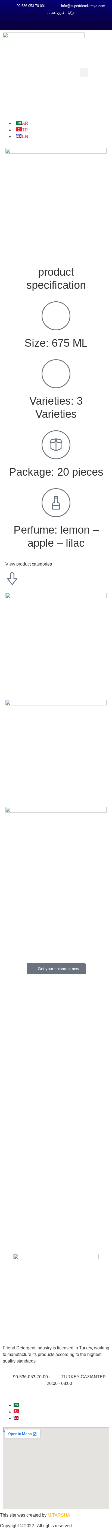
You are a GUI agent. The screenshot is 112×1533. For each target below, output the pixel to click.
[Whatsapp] (66, 21)
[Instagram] (56, 21)
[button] (84, 72)
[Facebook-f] (45, 21)
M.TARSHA (59, 1515)
